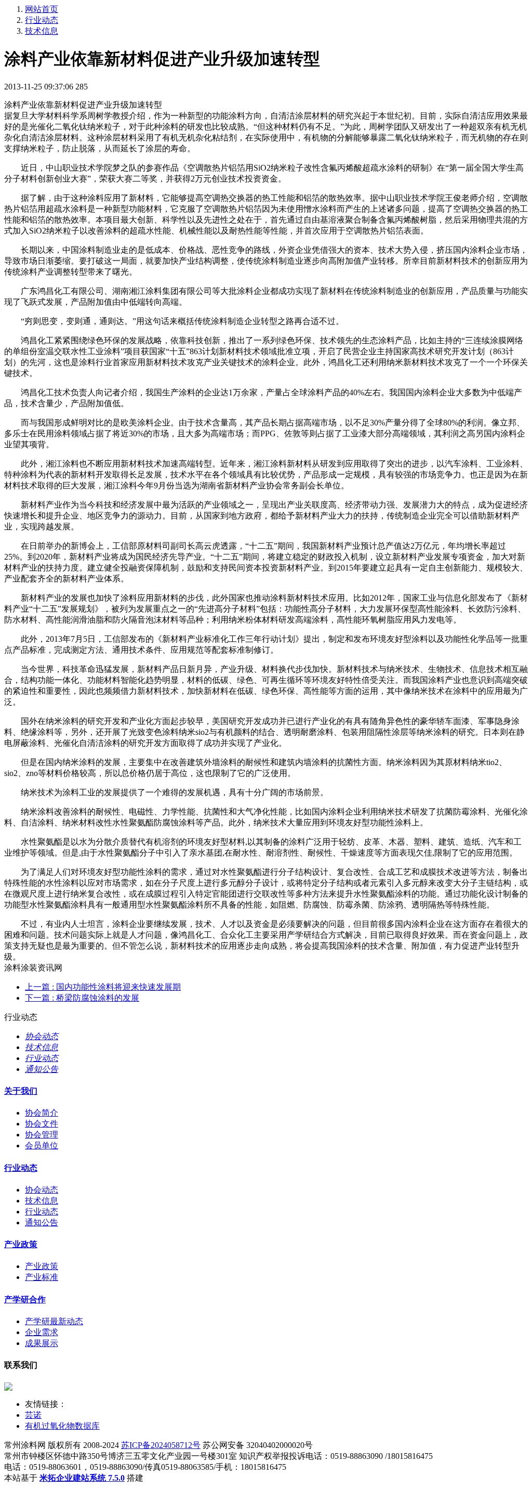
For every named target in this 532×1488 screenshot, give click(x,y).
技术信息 (41, 31)
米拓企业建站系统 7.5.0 (82, 1477)
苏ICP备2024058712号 (161, 1445)
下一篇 (82, 997)
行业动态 (41, 20)
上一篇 (103, 986)
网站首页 (41, 9)
